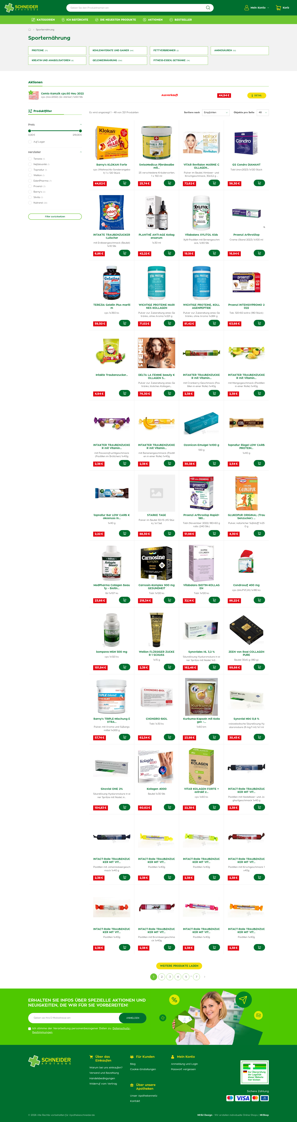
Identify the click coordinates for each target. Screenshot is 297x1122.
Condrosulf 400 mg (246, 585)
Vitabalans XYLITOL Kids (201, 235)
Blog (132, 1064)
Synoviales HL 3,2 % (201, 652)
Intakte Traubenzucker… (112, 375)
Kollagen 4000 (157, 789)
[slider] (29, 131)
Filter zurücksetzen (55, 217)
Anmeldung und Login (184, 1064)
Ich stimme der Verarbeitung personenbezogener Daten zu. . (81, 1030)
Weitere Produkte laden (179, 966)
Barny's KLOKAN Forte (111, 165)
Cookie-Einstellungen (143, 1069)
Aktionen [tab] (35, 82)
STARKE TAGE (156, 515)
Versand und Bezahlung (104, 1073)
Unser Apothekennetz (143, 1096)
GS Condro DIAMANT (246, 165)
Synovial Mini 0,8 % (246, 719)
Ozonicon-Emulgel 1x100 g (201, 445)
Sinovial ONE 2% (112, 789)
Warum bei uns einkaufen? (106, 1068)
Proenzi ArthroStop (246, 235)
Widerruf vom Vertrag (103, 1084)
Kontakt (135, 1101)
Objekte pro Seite (244, 112)
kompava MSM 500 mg (111, 652)
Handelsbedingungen (102, 1078)
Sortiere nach (192, 112)
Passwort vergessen (183, 1069)
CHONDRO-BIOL (156, 719)
